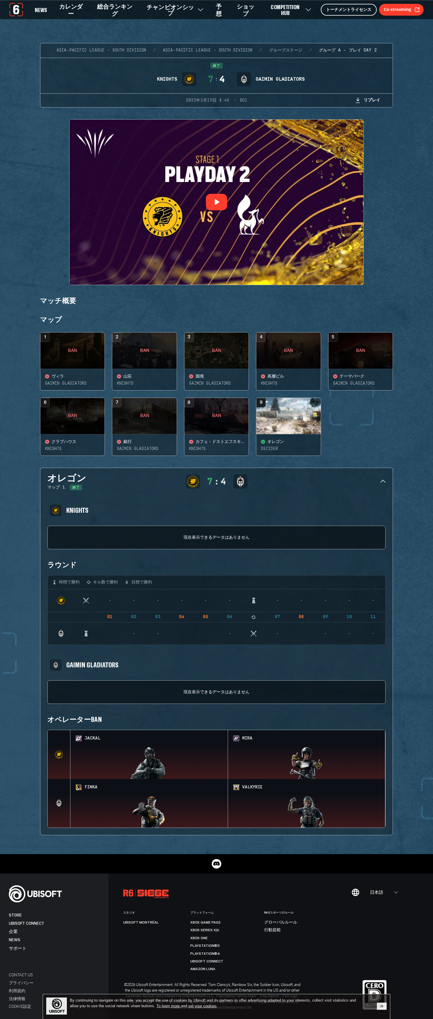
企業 (13, 931)
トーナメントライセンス (348, 9)
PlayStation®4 (205, 954)
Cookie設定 (20, 1006)
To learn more (168, 1006)
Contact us (21, 974)
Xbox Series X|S (204, 930)
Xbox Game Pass (205, 922)
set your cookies (202, 1006)
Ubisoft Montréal (141, 922)
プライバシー (21, 982)
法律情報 (17, 998)
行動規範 (272, 930)
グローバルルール (280, 922)
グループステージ (285, 50)
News (14, 940)
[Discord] (216, 864)
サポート (18, 948)
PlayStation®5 (205, 946)
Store (15, 915)
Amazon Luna (202, 969)
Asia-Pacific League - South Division (101, 50)
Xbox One (199, 938)
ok (382, 1006)
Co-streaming (397, 9)
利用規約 (17, 990)
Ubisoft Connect (26, 923)
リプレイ (372, 99)
